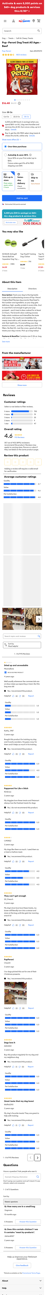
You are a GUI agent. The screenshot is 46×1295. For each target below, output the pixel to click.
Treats (10, 38)
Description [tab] (12, 289)
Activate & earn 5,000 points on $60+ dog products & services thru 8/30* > (22, 7)
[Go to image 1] (14, 99)
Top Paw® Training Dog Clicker (28, 255)
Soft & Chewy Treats (24, 38)
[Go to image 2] (17, 99)
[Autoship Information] (30, 155)
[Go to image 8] (29, 99)
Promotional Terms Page (31, 1281)
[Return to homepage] (24, 20)
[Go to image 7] (27, 99)
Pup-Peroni (6, 51)
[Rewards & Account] (14, 21)
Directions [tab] (32, 289)
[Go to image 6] (25, 99)
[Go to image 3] (19, 99)
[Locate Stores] (33, 21)
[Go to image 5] (23, 99)
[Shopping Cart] (38, 21)
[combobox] (22, 30)
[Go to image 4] (21, 99)
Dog (3, 38)
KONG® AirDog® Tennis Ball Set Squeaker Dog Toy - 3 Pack (10, 256)
